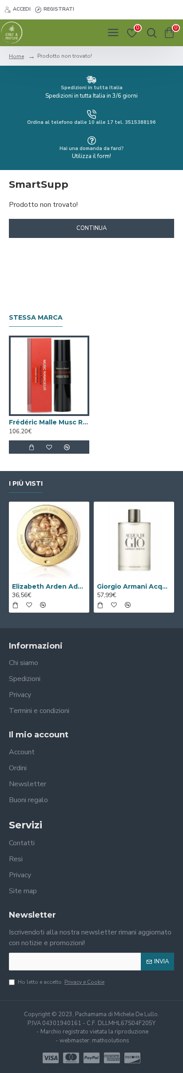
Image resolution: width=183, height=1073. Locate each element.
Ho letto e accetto (61, 982)
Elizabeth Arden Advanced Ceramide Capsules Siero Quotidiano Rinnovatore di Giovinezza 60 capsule (49, 586)
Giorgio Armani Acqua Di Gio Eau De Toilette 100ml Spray (134, 586)
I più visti (26, 483)
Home (16, 56)
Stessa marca (36, 317)
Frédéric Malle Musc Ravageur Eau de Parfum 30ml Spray (49, 422)
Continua (91, 228)
